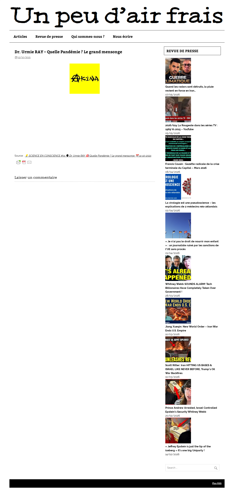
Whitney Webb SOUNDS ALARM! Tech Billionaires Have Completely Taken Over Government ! (190, 287)
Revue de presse (49, 36)
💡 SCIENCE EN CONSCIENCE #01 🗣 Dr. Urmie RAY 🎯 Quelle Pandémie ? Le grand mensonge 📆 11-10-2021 (88, 155)
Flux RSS (216, 483)
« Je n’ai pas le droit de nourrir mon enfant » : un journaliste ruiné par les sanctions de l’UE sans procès (192, 245)
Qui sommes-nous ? (87, 36)
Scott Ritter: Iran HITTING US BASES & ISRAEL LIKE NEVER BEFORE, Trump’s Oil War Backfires (190, 369)
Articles (20, 36)
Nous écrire (123, 36)
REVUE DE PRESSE (182, 50)
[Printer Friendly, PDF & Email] (24, 162)
